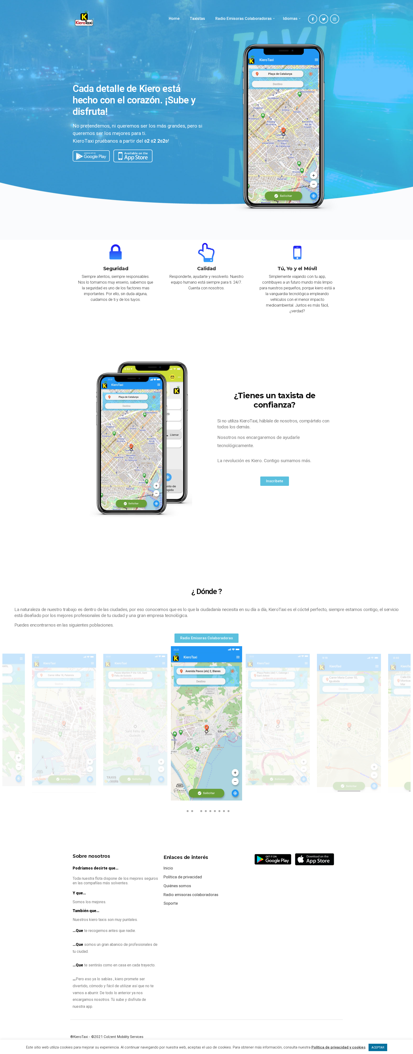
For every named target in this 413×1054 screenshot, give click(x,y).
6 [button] (209, 812)
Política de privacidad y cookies (338, 1047)
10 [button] (227, 812)
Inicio (168, 868)
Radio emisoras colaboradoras (190, 894)
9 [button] (223, 812)
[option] (64, 723)
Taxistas (197, 18)
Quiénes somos (177, 885)
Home (174, 18)
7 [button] (214, 812)
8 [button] (218, 812)
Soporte (170, 903)
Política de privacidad (182, 877)
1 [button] (186, 812)
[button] (274, 481)
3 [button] (195, 812)
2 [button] (191, 812)
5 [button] (204, 812)
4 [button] (200, 812)
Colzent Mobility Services (123, 1037)
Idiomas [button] (290, 18)
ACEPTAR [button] (377, 1047)
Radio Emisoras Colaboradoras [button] (243, 18)
